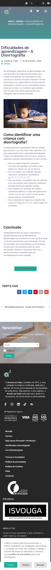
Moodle (8, 431)
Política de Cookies (14, 466)
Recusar (40, 565)
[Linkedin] (18, 404)
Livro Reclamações (14, 450)
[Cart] (37, 11)
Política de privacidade (15, 462)
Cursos (8, 436)
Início (11, 21)
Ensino (19, 21)
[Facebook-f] (5, 404)
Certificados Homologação (17, 445)
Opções (25, 565)
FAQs (7, 471)
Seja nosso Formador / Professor (20, 440)
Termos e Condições (15, 457)
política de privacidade (20, 554)
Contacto (9, 476)
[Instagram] (11, 404)
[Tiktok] (25, 404)
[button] (43, 3)
